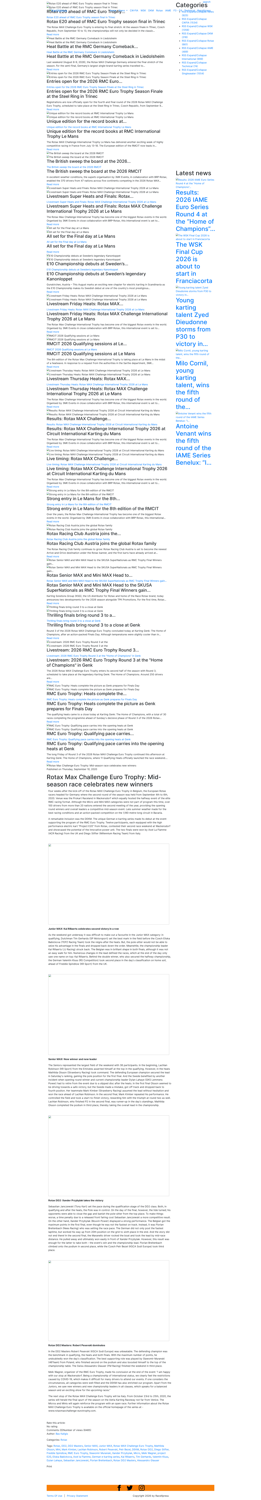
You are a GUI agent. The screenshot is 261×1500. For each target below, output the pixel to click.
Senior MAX (91, 1445)
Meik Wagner (149, 1453)
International (192, 58)
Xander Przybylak (122, 1453)
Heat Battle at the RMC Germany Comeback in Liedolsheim (80, 52)
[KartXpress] (58, 10)
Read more (53, 34)
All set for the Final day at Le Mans (67, 241)
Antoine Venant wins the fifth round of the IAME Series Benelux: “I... (193, 444)
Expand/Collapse (197, 18)
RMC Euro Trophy (78, 1453)
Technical (189, 10)
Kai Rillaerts (127, 1456)
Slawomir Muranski (100, 1453)
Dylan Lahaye (54, 1460)
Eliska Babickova (62, 1456)
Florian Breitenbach (101, 1460)
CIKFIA (190, 22)
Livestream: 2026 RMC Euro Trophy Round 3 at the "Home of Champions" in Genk (94, 655)
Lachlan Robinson (88, 1449)
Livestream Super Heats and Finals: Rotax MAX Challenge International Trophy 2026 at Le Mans (101, 201)
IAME (168, 10)
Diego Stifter (161, 1449)
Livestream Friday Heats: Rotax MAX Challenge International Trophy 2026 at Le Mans (95, 309)
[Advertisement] (198, 123)
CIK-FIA (134, 10)
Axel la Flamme (82, 1456)
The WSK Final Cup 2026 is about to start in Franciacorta (194, 262)
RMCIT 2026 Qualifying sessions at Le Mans (72, 349)
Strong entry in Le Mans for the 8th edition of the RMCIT (79, 504)
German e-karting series (106, 1456)
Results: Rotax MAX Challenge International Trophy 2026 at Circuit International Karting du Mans (102, 424)
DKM (151, 10)
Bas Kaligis (62, 1433)
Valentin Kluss (160, 1456)
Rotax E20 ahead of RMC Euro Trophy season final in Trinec (81, 17)
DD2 (64, 1445)
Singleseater (193, 73)
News (122, 10)
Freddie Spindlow (56, 1453)
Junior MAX (105, 1445)
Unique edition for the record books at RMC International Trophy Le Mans (89, 127)
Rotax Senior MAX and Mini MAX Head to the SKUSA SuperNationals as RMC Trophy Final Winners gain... (107, 580)
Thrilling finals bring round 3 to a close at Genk (74, 620)
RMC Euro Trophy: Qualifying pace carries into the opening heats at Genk (89, 739)
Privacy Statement (77, 1495)
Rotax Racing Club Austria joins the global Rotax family (78, 539)
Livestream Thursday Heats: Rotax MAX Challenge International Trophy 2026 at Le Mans (97, 384)
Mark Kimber (69, 1449)
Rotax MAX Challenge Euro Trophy (133, 1445)
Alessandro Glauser (148, 1460)
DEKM (135, 1449)
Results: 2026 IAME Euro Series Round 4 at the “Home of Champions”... (195, 210)
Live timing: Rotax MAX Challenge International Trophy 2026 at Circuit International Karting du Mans (104, 464)
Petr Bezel (125, 1449)
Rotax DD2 (146, 1449)
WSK (143, 10)
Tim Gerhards (143, 1456)
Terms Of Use (54, 1495)
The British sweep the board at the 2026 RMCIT (74, 167)
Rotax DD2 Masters (124, 1460)
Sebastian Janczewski (76, 1460)
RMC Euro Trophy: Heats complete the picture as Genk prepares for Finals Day (92, 699)
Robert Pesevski (108, 1449)
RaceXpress (204, 10)
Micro (137, 1453)
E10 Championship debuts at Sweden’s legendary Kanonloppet (82, 269)
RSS (184, 18)
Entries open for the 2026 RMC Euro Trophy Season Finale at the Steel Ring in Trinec (95, 87)
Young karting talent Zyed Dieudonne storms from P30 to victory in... (193, 321)
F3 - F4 (178, 10)
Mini (58, 1449)
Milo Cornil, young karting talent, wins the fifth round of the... (192, 384)
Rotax (159, 10)
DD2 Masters (75, 1445)
